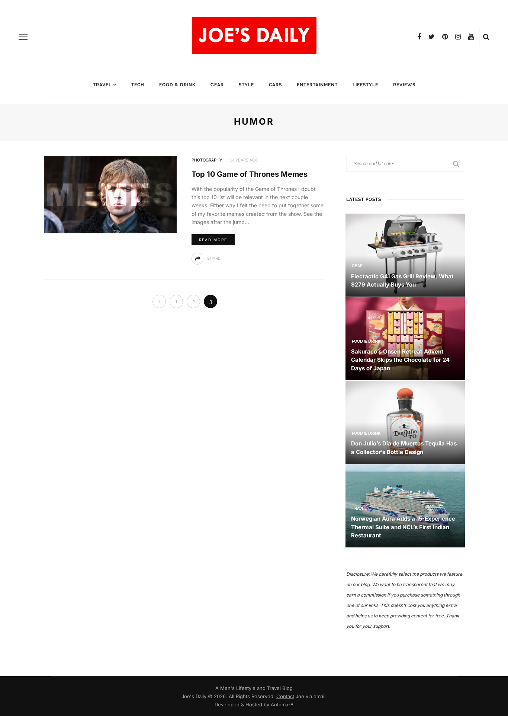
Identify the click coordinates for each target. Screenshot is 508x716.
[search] (486, 37)
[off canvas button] (23, 36)
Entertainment (317, 84)
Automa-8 (282, 704)
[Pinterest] (444, 37)
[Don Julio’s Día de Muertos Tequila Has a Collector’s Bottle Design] (405, 422)
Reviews (404, 84)
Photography (207, 160)
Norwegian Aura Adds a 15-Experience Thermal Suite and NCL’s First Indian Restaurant (403, 527)
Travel (102, 84)
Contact (285, 696)
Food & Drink (177, 84)
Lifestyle (365, 84)
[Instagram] (457, 37)
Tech (137, 84)
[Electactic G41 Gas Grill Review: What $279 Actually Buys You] (405, 254)
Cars (275, 84)
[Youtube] (471, 37)
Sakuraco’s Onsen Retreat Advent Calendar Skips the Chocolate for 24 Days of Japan (400, 360)
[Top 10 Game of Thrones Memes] (110, 194)
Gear (217, 84)
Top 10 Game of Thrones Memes (250, 174)
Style (246, 84)
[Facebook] (419, 37)
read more (213, 239)
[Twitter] (431, 37)
